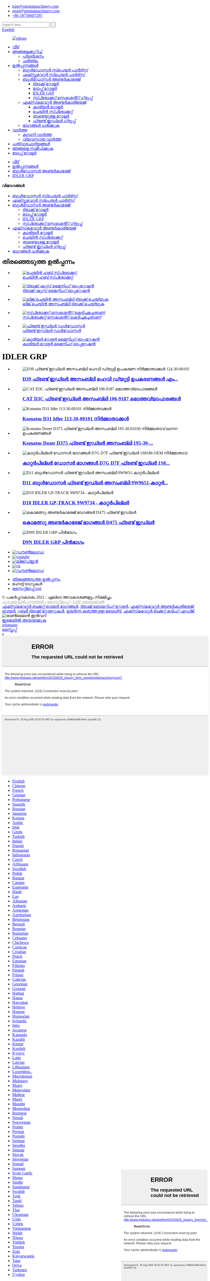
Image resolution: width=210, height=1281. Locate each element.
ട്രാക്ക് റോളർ (46, 84)
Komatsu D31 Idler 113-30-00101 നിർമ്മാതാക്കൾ (76, 418)
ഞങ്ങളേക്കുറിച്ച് (27, 51)
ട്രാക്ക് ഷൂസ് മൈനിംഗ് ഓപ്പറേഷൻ (56, 290)
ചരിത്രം (30, 61)
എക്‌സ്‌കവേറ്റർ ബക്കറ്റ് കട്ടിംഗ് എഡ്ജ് (158, 611)
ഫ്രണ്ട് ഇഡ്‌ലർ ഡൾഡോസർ (52, 330)
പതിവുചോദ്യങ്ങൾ (31, 144)
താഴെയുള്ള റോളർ (51, 116)
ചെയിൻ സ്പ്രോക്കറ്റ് (53, 111)
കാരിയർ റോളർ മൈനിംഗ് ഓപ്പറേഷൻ (59, 344)
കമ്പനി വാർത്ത (37, 134)
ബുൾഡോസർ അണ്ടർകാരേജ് (51, 79)
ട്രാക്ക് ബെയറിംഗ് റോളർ (104, 606)
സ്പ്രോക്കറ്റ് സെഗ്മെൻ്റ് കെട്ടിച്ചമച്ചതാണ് (62, 317)
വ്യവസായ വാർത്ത (42, 139)
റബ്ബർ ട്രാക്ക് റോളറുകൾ (40, 611)
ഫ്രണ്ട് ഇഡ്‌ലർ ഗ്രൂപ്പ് (54, 121)
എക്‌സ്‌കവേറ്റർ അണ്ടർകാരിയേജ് (54, 102)
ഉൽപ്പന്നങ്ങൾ (25, 65)
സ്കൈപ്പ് (9, 629)
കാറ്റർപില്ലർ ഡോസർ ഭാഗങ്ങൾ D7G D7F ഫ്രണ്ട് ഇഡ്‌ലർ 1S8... (96, 463)
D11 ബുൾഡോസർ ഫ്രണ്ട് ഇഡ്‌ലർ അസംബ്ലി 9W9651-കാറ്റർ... (95, 482)
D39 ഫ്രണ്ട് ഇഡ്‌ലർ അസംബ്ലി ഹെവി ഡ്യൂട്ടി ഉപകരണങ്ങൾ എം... (100, 379)
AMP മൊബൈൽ (88, 602)
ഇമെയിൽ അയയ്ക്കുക (24, 620)
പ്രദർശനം (33, 56)
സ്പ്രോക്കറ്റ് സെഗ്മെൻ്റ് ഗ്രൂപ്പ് (62, 98)
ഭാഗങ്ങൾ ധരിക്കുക (41, 125)
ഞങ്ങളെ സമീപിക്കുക (32, 148)
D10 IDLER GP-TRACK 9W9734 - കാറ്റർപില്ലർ (76, 502)
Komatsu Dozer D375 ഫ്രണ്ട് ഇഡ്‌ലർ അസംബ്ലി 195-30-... (88, 443)
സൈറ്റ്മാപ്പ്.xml (26, 588)
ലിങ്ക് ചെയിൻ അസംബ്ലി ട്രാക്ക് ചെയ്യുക (63, 304)
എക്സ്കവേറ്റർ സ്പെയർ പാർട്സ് (54, 74)
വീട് (15, 47)
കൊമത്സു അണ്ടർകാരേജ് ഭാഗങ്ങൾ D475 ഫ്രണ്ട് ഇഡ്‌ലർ (88, 522)
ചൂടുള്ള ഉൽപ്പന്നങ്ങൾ (23, 602)
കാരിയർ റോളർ (48, 107)
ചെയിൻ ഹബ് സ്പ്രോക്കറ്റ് (48, 277)
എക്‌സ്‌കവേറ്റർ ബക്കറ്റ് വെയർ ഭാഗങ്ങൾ (40, 606)
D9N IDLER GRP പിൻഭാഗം (53, 542)
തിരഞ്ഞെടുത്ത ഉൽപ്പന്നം (36, 579)
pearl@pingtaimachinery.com (36, 11)
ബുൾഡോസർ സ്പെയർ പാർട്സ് (55, 70)
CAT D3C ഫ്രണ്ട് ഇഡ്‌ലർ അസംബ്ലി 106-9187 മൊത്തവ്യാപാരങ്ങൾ (102, 398)
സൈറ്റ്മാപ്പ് (58, 602)
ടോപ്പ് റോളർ (45, 88)
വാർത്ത (19, 130)
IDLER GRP (43, 93)
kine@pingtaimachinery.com (35, 6)
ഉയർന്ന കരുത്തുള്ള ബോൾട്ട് (93, 611)
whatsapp (9, 625)
